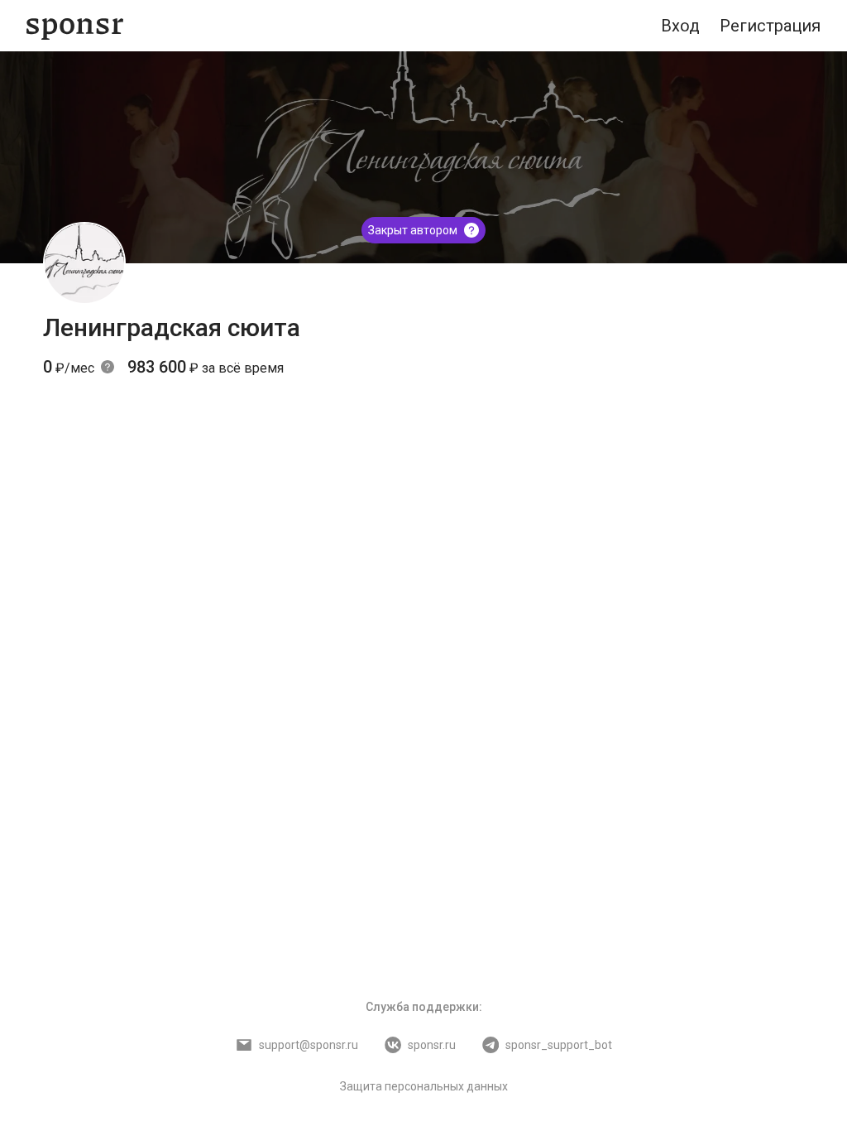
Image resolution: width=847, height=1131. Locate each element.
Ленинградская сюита (171, 327)
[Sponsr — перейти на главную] (74, 26)
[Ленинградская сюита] (84, 263)
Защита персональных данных (424, 1086)
